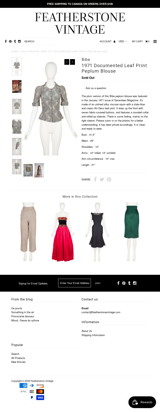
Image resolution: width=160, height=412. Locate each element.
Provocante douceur (22, 316)
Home (15, 51)
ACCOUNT (106, 41)
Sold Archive (30, 51)
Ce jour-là (16, 308)
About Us (87, 331)
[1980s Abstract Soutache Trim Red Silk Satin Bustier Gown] (63, 260)
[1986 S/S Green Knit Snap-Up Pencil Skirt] (132, 260)
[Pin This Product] (109, 180)
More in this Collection (80, 196)
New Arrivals (18, 362)
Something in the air (22, 312)
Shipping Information (93, 335)
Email (85, 308)
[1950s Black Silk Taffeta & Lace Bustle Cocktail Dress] (97, 260)
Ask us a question (96, 88)
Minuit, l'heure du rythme (25, 320)
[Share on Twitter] (102, 180)
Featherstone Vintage (42, 380)
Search (15, 354)
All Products (18, 358)
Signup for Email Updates (33, 283)
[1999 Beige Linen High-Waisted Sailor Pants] (28, 260)
